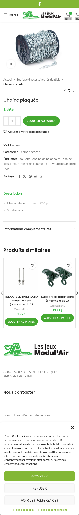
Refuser (39, 488)
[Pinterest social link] (30, 176)
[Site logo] (41, 14)
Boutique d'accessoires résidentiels (38, 79)
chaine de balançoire (46, 159)
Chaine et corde (13, 84)
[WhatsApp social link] (41, 176)
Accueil (8, 79)
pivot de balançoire (63, 163)
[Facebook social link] (39, 4)
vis (7, 168)
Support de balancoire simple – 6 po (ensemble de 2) (21, 300)
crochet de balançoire (32, 163)
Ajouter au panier (41, 120)
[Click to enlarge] (11, 64)
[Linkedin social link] (35, 176)
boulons (24, 159)
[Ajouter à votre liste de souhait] (32, 265)
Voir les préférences (39, 500)
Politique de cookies (23, 509)
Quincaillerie (21, 309)
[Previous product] (65, 91)
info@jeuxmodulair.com (33, 415)
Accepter (39, 476)
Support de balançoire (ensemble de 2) (57, 299)
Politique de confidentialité (52, 509)
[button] (72, 427)
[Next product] (73, 91)
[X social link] (24, 176)
